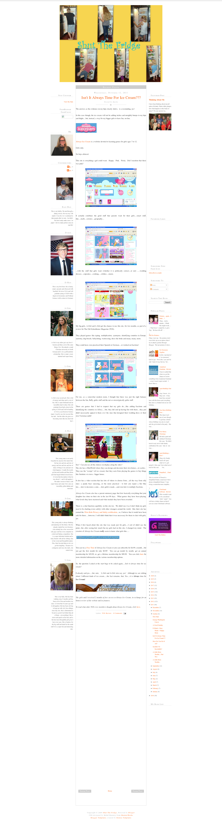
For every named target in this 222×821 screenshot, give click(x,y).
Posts (154, 285)
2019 (152, 579)
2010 (152, 695)
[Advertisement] (95, 771)
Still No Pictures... (154, 335)
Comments (155, 289)
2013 (152, 598)
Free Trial (90, 547)
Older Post (138, 791)
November (156, 611)
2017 (152, 585)
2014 (152, 595)
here (142, 554)
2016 (152, 588)
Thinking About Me (156, 99)
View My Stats (68, 102)
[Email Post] (124, 613)
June (154, 675)
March (155, 685)
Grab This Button (160, 535)
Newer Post (85, 791)
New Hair (156, 617)
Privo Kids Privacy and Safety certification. (101, 512)
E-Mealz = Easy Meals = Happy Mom (158, 630)
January (155, 691)
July (154, 672)
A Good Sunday (158, 625)
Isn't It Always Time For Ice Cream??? (111, 97)
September (156, 666)
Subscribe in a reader (155, 273)
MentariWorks (127, 815)
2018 (152, 582)
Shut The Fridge (110, 813)
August (155, 669)
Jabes (69, 167)
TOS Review (107, 613)
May (154, 679)
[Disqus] (112, 657)
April (154, 682)
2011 (152, 605)
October (155, 614)
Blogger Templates (98, 818)
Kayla (69, 170)
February (155, 688)
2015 (152, 592)
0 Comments (117, 613)
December (156, 607)
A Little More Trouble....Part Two (158, 654)
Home (110, 791)
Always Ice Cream (83, 141)
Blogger (131, 813)
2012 (152, 601)
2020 (152, 576)
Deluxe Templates (124, 818)
